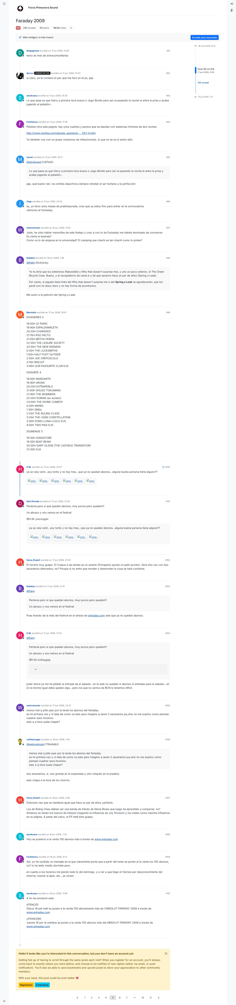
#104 (167, 633)
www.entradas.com (106, 839)
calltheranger (33, 739)
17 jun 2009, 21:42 (53, 633)
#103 (167, 586)
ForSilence (32, 122)
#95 (168, 157)
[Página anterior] (78, 997)
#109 (167, 857)
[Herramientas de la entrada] (167, 63)
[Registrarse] (232, 10)
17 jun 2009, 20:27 (53, 467)
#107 (168, 798)
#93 (168, 95)
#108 (167, 834)
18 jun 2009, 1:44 (61, 739)
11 (151, 997)
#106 (167, 739)
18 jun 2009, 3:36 (61, 798)
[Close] (166, 953)
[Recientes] (4, 3)
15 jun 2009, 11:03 (61, 227)
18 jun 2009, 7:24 (58, 834)
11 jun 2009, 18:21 (53, 157)
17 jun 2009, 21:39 (61, 501)
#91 (168, 50)
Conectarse (42, 985)
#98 (168, 258)
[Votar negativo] (161, 63)
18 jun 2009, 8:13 (58, 857)
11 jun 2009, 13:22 (71, 73)
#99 (168, 312)
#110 (168, 893)
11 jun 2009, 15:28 (58, 95)
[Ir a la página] (135, 997)
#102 (167, 560)
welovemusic (33, 227)
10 (143, 997)
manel (29, 157)
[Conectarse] (232, 3)
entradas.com (96, 615)
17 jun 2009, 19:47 (57, 312)
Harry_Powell (33, 560)
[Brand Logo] (21, 8)
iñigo (29, 201)
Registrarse (26, 985)
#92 (168, 73)
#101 (168, 501)
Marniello (31, 312)
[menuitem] (232, 3)
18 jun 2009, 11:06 (58, 893)
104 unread (203, 82)
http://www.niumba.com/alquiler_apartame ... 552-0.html (61, 133)
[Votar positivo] (150, 63)
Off (18, 28)
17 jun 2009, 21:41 (56, 586)
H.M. (28, 467)
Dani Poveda (32, 501)
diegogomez (32, 50)
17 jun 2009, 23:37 (62, 705)
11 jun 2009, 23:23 (53, 201)
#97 (168, 227)
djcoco (30, 73)
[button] (4, 1001)
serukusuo (31, 95)
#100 (167, 467)
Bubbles (30, 258)
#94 (168, 122)
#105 (167, 705)
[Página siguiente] (159, 997)
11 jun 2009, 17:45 (59, 122)
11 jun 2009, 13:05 (60, 50)
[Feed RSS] (71, 28)
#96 (168, 201)
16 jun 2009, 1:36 (55, 258)
